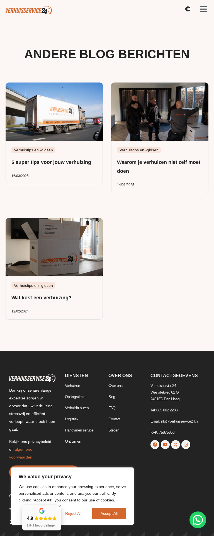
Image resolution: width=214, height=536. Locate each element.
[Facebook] (154, 444)
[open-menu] (188, 9)
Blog (111, 396)
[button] (197, 519)
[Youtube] (165, 444)
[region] (72, 496)
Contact (114, 419)
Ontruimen (73, 441)
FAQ (111, 408)
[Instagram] (185, 444)
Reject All (73, 513)
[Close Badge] (59, 506)
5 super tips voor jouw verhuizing (51, 162)
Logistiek (71, 419)
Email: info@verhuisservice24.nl (174, 421)
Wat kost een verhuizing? (41, 297)
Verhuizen (72, 385)
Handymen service (79, 430)
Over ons (115, 385)
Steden (113, 430)
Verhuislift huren (77, 408)
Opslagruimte (75, 396)
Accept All (109, 513)
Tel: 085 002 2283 (163, 410)
